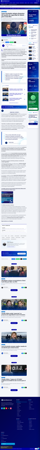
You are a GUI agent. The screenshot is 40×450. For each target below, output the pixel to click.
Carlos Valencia (6, 39)
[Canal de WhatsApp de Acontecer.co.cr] (4, 408)
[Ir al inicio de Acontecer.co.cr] (6, 400)
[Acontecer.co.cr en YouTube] (6, 408)
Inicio (2, 8)
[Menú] (38, 1)
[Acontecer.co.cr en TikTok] (8, 408)
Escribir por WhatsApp (22, 253)
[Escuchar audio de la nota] (3, 45)
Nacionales (3, 311)
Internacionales (6, 8)
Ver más (35, 89)
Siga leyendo (14, 329)
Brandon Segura (6, 387)
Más (28, 2)
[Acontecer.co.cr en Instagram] (11, 408)
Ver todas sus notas (11, 246)
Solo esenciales (32, 448)
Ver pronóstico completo (34, 76)
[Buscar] (37, 1)
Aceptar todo (36, 448)
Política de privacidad (19, 448)
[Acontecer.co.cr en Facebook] (2, 408)
